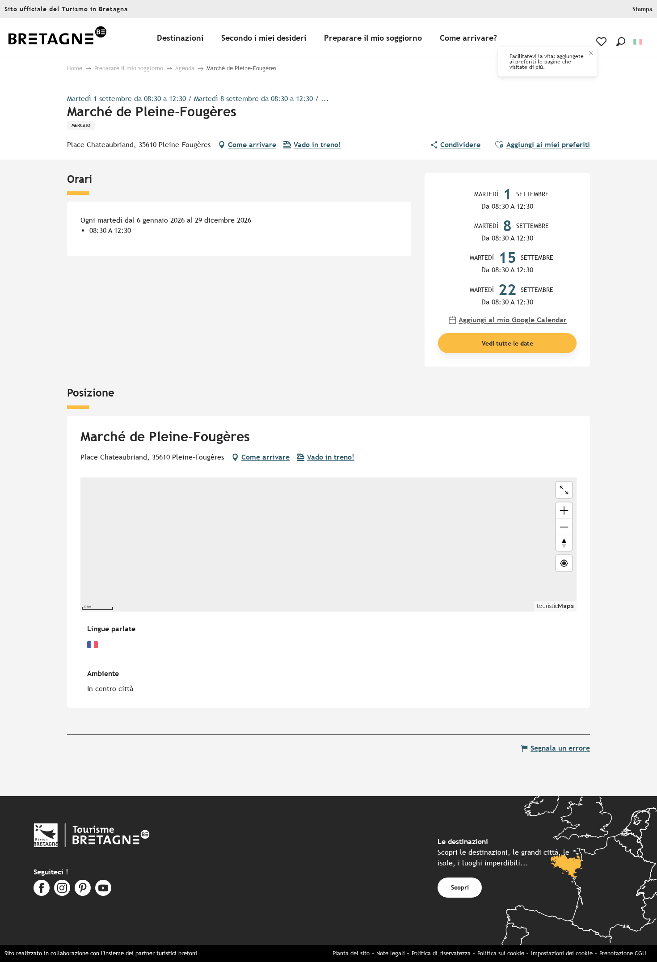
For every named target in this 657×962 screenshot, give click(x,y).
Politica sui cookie (500, 953)
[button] (621, 42)
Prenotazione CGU (622, 953)
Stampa (642, 9)
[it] (638, 41)
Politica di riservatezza (441, 953)
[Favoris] (602, 41)
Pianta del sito (351, 953)
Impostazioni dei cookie (562, 953)
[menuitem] (57, 38)
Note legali (390, 953)
